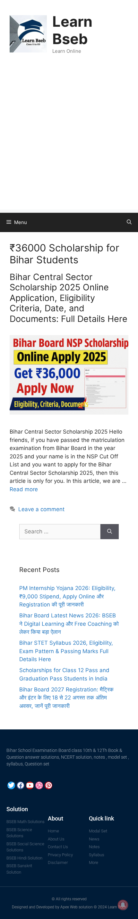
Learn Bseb (72, 30)
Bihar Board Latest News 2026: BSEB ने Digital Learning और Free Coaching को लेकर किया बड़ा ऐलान (69, 623)
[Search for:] (59, 531)
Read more (24, 489)
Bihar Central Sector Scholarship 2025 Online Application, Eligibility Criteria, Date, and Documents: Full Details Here (68, 298)
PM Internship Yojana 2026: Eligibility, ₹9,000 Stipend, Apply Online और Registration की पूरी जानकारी (67, 596)
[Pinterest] (48, 785)
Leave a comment (41, 509)
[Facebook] (20, 785)
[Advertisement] (69, 140)
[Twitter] (11, 785)
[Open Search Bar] (129, 222)
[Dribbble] (39, 785)
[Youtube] (30, 785)
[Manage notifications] (123, 905)
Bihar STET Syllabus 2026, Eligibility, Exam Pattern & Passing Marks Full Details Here (66, 651)
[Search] (109, 531)
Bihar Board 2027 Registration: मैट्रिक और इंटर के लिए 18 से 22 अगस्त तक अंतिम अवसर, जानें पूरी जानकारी (66, 697)
